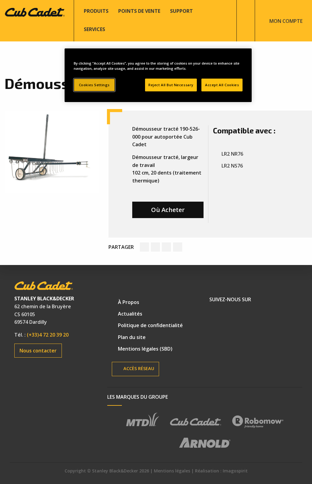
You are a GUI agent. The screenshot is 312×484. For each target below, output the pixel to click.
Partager (121, 247)
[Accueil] (35, 11)
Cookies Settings (94, 85)
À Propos (128, 302)
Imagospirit (235, 471)
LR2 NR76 (232, 153)
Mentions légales (172, 471)
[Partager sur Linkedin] (166, 247)
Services (94, 29)
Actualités (130, 313)
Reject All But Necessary (170, 85)
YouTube (237, 315)
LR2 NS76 (232, 165)
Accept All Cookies (222, 85)
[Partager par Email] (177, 247)
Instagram (258, 315)
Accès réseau (138, 368)
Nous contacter (38, 350)
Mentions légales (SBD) (145, 348)
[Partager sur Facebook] (144, 247)
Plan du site (132, 337)
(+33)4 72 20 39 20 (48, 334)
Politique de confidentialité (150, 325)
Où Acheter (168, 210)
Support (181, 11)
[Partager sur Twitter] (155, 247)
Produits (96, 11)
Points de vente (139, 11)
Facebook (216, 315)
